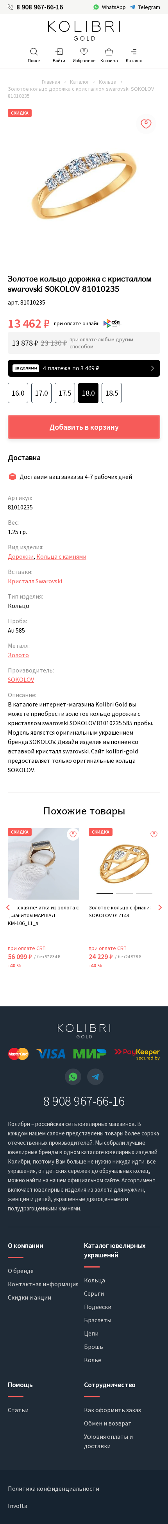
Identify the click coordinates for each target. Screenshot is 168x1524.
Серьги (94, 1293)
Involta (17, 1506)
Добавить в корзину (84, 427)
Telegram (149, 7)
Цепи (91, 1333)
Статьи (18, 1410)
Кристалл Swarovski (35, 581)
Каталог (79, 81)
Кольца (107, 81)
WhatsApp (114, 7)
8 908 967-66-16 (39, 7)
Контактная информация (43, 1284)
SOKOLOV (21, 679)
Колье (92, 1360)
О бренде (21, 1271)
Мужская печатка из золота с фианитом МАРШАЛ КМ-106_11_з (43, 915)
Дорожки (21, 556)
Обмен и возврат (108, 1423)
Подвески (97, 1307)
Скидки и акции (29, 1297)
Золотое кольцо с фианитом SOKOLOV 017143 (124, 911)
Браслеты (97, 1320)
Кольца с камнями (61, 556)
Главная (51, 81)
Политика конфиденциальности (53, 1488)
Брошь (93, 1346)
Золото (18, 655)
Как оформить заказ (112, 1410)
